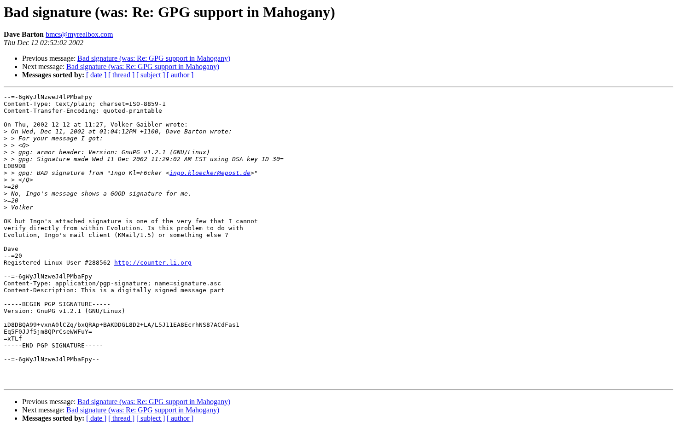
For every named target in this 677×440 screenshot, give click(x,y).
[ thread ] (121, 75)
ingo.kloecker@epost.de (210, 172)
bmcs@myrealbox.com (79, 34)
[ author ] (180, 75)
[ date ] (96, 75)
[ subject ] (150, 75)
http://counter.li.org (153, 262)
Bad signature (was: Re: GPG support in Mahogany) (153, 58)
